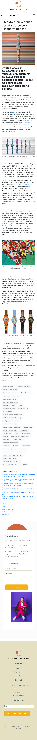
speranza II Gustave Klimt (22, 433)
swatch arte (6, 439)
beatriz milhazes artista (23, 386)
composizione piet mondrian (11, 396)
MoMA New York (23, 408)
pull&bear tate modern (10, 430)
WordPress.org (6, 514)
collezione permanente (23, 184)
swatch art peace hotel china (19, 436)
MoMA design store (9, 408)
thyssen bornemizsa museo (11, 461)
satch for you (7, 433)
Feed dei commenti (7, 512)
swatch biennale (19, 439)
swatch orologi (25, 445)
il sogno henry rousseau (10, 399)
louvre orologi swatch (9, 405)
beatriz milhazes (8, 386)
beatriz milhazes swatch (10, 393)
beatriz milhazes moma (10, 389)
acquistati (27, 123)
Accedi (4, 506)
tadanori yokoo (20, 452)
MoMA (21, 405)
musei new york (8, 411)
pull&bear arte (28, 427)
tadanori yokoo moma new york (12, 455)
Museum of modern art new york (12, 414)
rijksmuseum (23, 430)
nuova (13, 112)
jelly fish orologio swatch (10, 402)
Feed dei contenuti (7, 509)
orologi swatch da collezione (11, 421)
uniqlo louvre (23, 464)
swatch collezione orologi (10, 442)
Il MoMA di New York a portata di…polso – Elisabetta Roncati (17, 25)
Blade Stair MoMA (26, 393)
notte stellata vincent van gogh (12, 417)
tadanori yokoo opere (9, 458)
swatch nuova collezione (10, 445)
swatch (5, 436)
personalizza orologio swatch (11, 427)
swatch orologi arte (9, 449)
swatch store (22, 449)
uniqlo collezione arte (9, 464)
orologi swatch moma (9, 424)
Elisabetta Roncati (9, 479)
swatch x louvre (8, 452)
